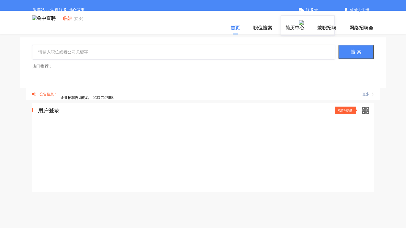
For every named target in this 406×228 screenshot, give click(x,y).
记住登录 (53, 163)
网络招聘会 (361, 27)
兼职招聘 (326, 27)
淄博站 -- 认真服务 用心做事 (58, 10)
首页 (235, 27)
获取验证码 (353, 144)
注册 (365, 10)
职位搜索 (262, 27)
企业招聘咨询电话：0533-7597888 (87, 98)
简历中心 (294, 27)
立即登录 (203, 175)
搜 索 (356, 51)
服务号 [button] (312, 10)
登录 (354, 10)
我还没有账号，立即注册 (345, 186)
